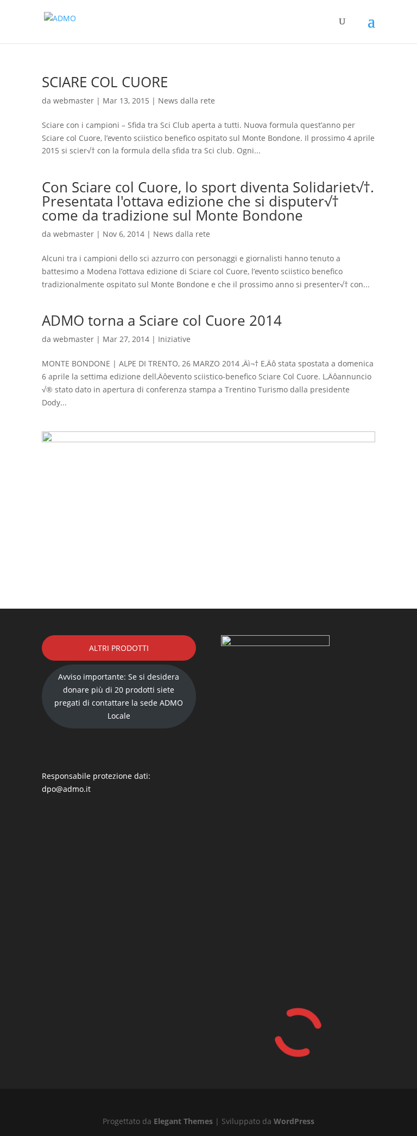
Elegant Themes (183, 1121)
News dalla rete (186, 100)
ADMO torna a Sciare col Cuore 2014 (162, 320)
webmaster (73, 100)
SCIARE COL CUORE (105, 82)
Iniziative (174, 339)
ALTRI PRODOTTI (119, 648)
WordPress (294, 1121)
